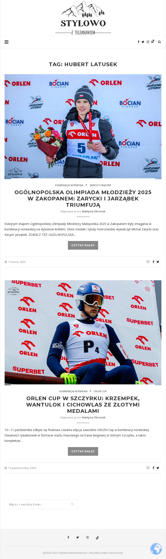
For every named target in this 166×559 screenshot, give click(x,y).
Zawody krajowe (100, 185)
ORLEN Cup (100, 391)
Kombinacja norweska (69, 185)
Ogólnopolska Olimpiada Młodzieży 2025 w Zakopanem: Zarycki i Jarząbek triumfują (83, 198)
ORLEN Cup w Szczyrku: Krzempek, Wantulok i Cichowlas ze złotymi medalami (83, 404)
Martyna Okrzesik (93, 211)
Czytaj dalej (83, 245)
